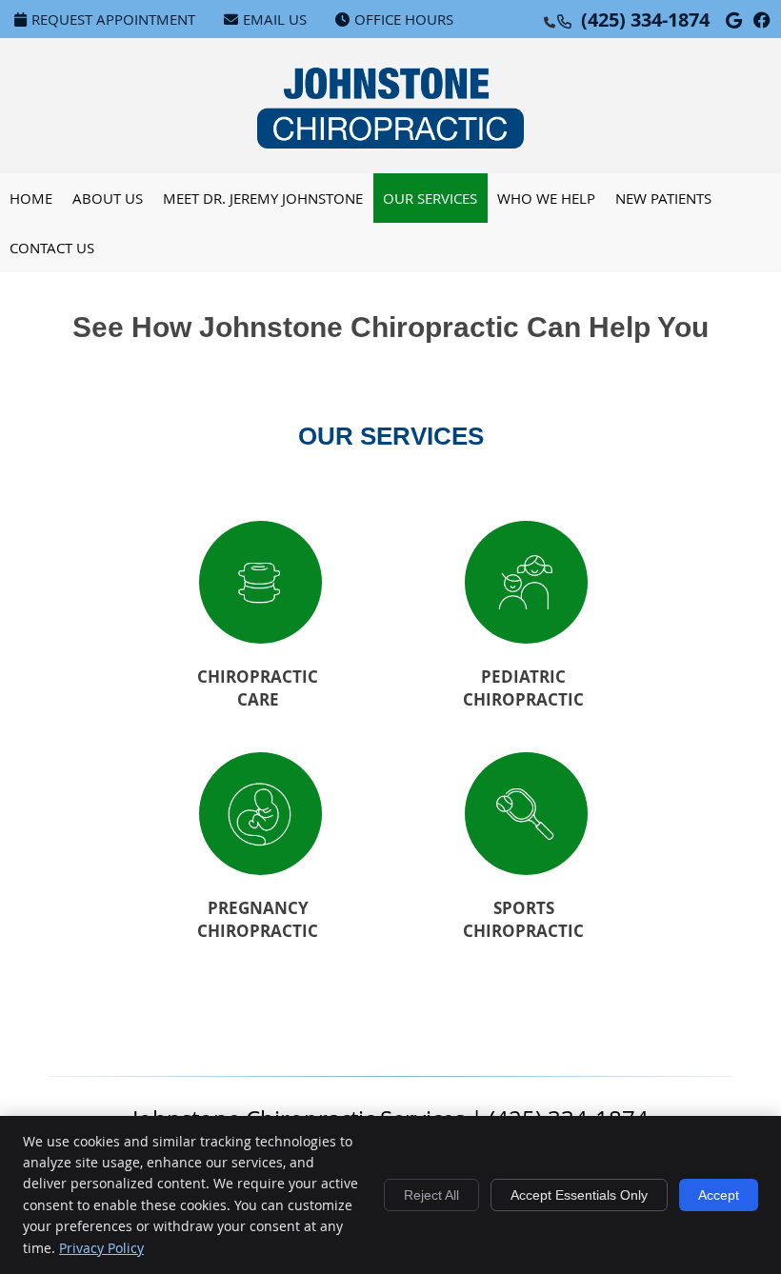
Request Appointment (113, 19)
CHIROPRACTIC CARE (257, 688)
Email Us (275, 19)
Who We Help (546, 198)
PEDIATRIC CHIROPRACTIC (523, 688)
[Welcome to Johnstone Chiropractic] (390, 142)
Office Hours (403, 19)
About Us (107, 198)
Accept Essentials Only (579, 1195)
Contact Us (52, 247)
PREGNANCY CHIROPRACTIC (257, 919)
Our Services (430, 198)
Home (31, 198)
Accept (718, 1195)
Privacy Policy (101, 1248)
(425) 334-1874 (645, 19)
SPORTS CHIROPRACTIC (523, 919)
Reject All (431, 1195)
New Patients (663, 198)
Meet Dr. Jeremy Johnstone (263, 198)
